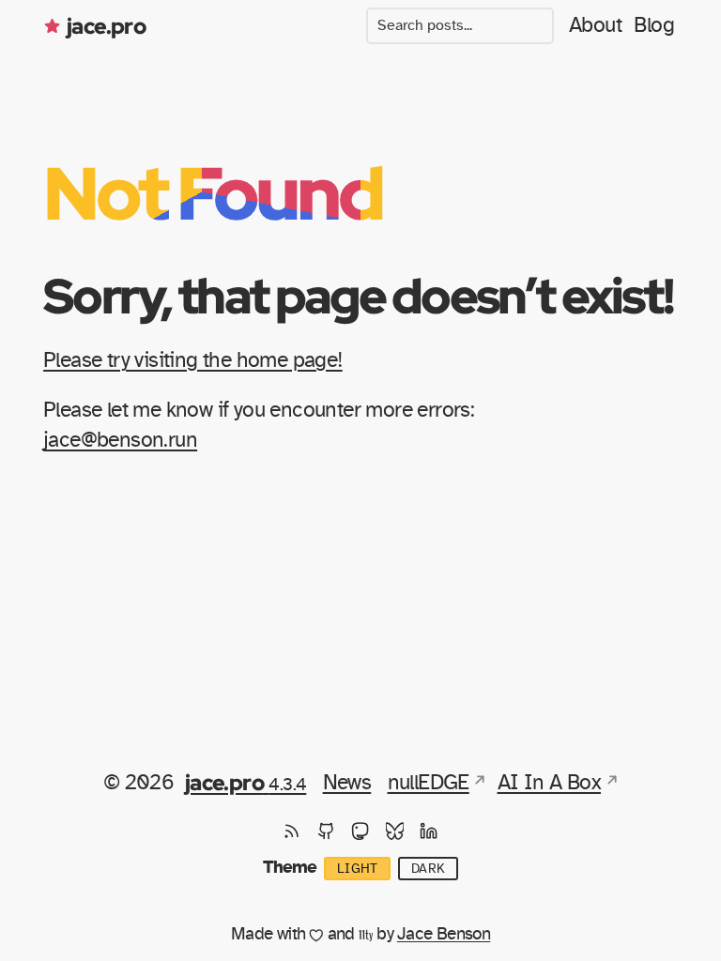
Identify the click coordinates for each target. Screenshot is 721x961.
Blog (654, 26)
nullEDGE (428, 783)
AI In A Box (549, 783)
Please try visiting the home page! (193, 361)
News (347, 783)
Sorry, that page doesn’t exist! (357, 295)
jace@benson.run (120, 440)
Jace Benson (443, 934)
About (595, 26)
